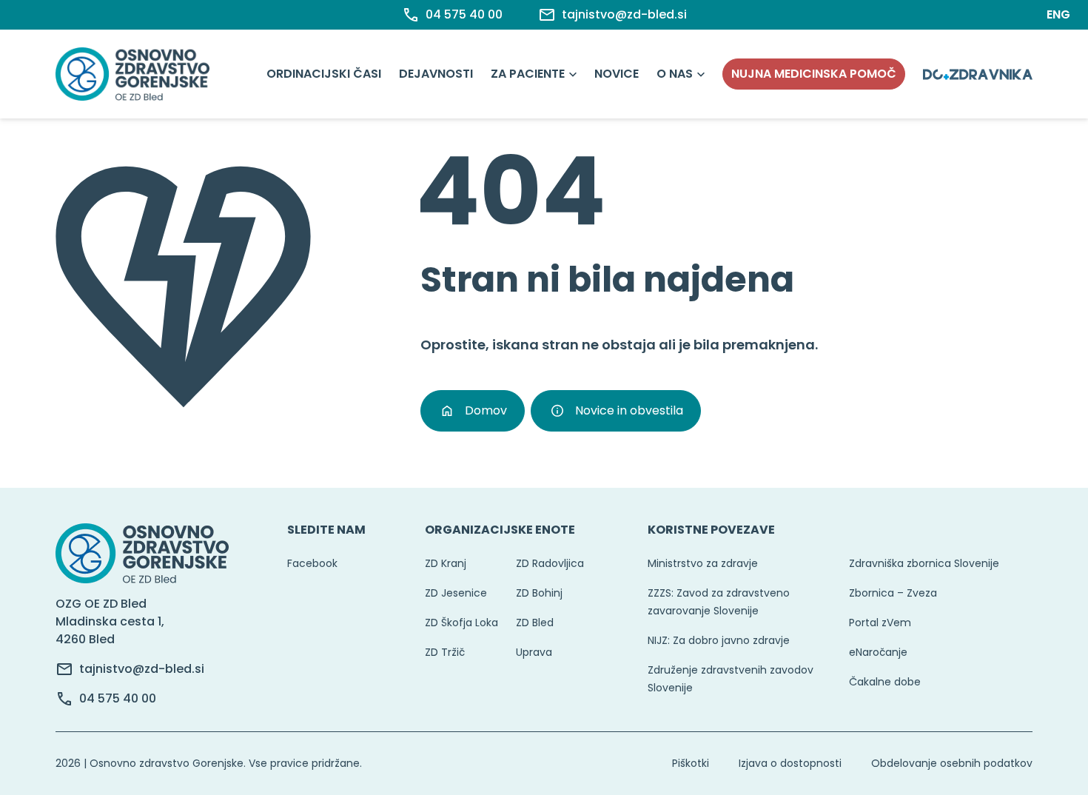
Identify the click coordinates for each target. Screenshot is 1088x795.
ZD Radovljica (550, 563)
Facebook (312, 563)
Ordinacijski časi (323, 73)
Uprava (534, 652)
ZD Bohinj (539, 593)
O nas (675, 73)
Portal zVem (880, 622)
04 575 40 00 (117, 698)
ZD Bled (535, 622)
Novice (616, 73)
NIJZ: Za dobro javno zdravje (719, 640)
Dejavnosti (436, 73)
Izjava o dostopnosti (790, 763)
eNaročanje (878, 652)
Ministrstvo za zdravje (703, 563)
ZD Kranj (445, 563)
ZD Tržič (445, 652)
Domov (486, 410)
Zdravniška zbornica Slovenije (924, 563)
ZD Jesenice (456, 593)
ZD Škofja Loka (461, 622)
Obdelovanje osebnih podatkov (951, 763)
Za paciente (528, 73)
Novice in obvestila (629, 410)
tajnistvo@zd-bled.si (141, 668)
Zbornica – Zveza (893, 593)
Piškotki (690, 763)
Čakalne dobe (885, 681)
